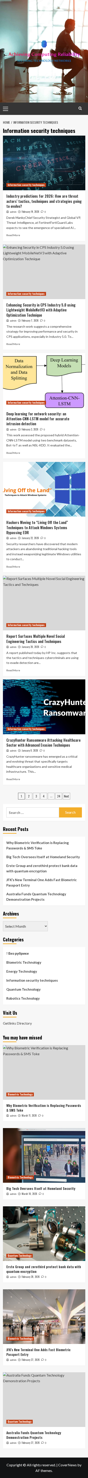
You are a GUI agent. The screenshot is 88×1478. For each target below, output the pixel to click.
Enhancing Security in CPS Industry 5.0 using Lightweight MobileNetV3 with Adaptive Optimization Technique (41, 310)
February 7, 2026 (30, 320)
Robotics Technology (23, 998)
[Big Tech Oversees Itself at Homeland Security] (44, 1155)
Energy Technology (21, 971)
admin (13, 212)
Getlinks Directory (17, 1023)
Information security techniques (26, 185)
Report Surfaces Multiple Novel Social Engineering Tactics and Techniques (35, 639)
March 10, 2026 (29, 1194)
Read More (13, 235)
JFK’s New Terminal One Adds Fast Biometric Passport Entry (41, 882)
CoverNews (67, 1465)
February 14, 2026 (30, 211)
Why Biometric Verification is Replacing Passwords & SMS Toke (37, 845)
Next (66, 796)
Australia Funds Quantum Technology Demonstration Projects (36, 896)
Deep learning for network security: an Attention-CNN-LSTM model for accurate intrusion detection (37, 419)
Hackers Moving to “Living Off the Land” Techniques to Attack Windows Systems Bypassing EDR (37, 527)
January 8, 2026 (30, 750)
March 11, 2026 (29, 1115)
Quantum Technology (23, 989)
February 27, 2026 (31, 1360)
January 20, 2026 (30, 647)
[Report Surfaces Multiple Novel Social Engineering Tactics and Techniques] (44, 603)
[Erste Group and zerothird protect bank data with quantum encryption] (44, 1233)
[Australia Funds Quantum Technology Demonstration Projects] (44, 1399)
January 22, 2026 (30, 538)
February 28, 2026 (31, 1277)
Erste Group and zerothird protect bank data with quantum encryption (41, 868)
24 (58, 796)
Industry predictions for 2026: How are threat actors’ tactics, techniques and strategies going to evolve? (44, 201)
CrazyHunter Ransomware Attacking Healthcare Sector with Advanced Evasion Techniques (43, 742)
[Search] (80, 108)
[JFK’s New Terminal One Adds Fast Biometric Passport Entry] (44, 1316)
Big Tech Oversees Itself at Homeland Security (43, 857)
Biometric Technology (23, 962)
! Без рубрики (17, 953)
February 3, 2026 (30, 429)
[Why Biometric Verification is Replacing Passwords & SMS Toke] (44, 1072)
